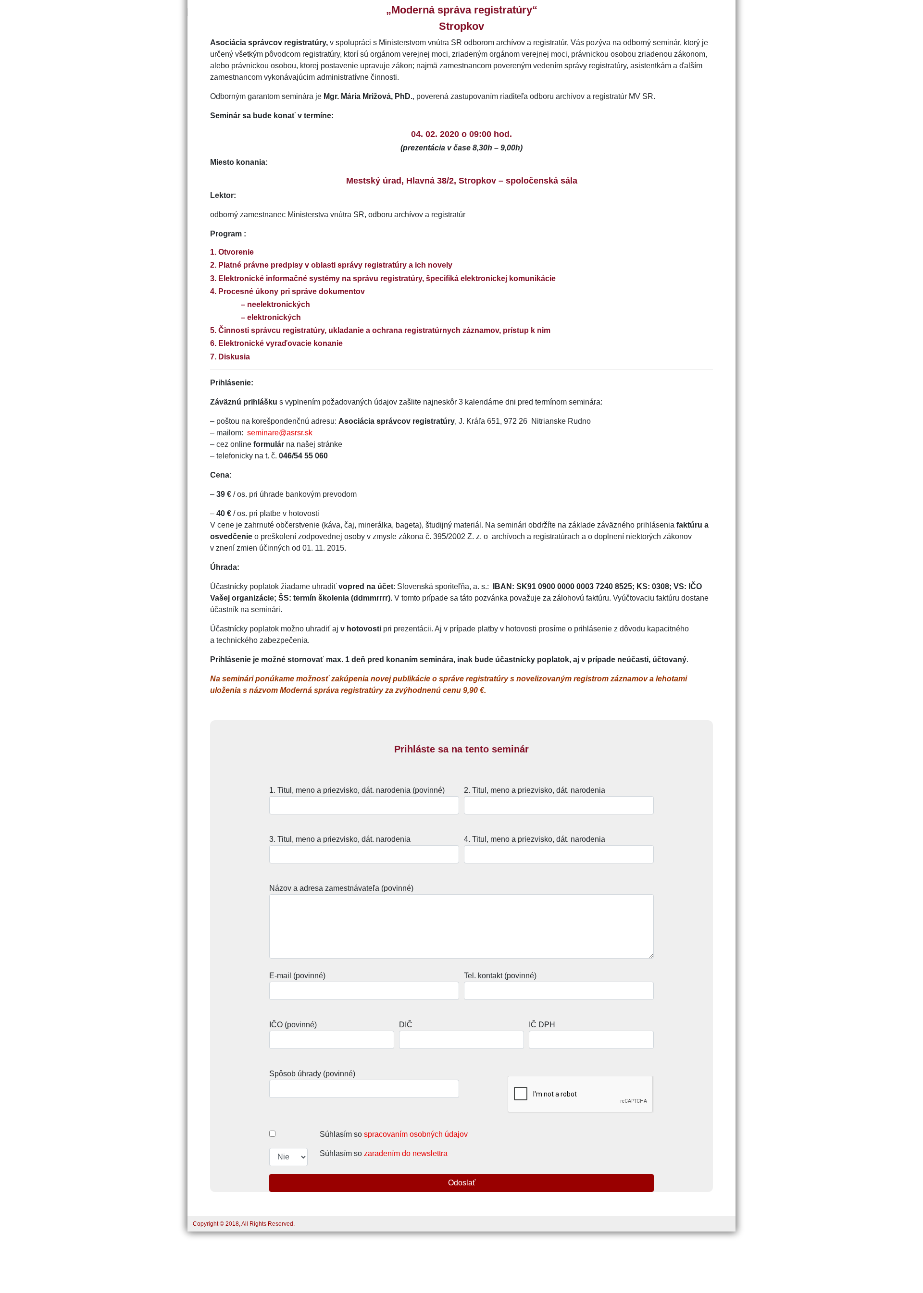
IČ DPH (542, 1025)
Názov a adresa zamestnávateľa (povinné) (341, 888)
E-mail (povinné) (297, 976)
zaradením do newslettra (406, 1153)
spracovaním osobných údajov (416, 1134)
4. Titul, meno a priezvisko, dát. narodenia (534, 839)
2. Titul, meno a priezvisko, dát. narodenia (534, 790)
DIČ (405, 1025)
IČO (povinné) (293, 1025)
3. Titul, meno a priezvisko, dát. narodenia (340, 839)
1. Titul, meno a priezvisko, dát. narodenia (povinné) (357, 790)
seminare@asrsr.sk (279, 433)
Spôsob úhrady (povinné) (312, 1074)
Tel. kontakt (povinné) (500, 976)
